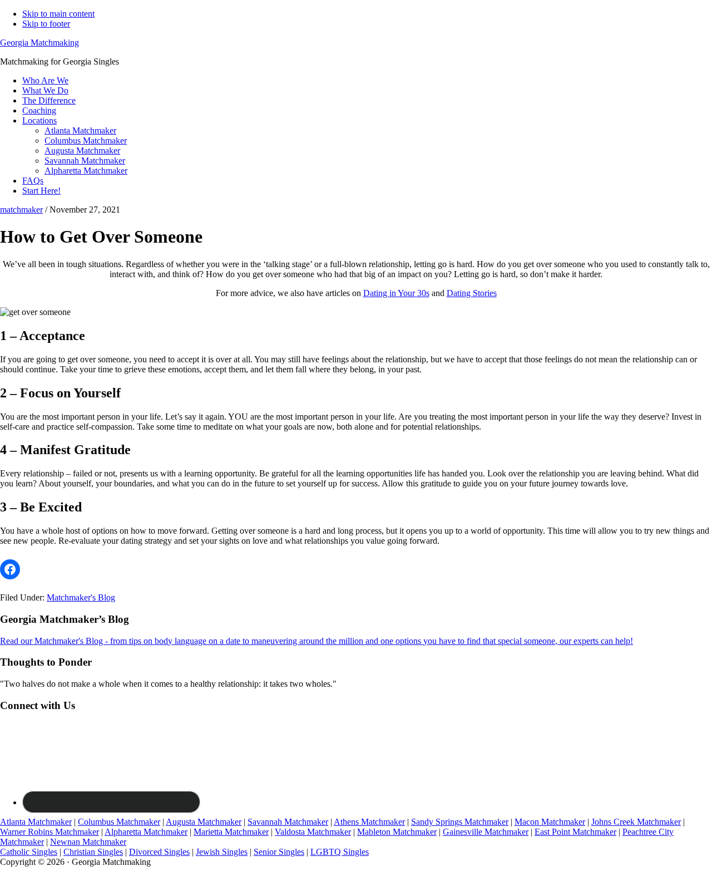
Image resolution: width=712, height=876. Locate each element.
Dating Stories (472, 293)
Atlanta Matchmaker (36, 821)
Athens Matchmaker (369, 821)
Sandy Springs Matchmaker (459, 821)
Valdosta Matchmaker (313, 831)
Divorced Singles (159, 852)
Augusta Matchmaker (203, 821)
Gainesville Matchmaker (485, 831)
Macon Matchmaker (550, 821)
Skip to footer (46, 23)
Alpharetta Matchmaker (146, 831)
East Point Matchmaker (575, 831)
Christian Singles (93, 852)
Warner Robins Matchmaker (49, 831)
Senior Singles (279, 852)
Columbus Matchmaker (119, 821)
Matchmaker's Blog (81, 597)
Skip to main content (58, 13)
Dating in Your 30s (396, 293)
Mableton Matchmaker (397, 831)
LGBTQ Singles (339, 852)
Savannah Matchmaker (288, 821)
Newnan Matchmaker (88, 842)
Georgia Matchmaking (39, 42)
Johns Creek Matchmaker (636, 821)
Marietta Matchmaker (231, 831)
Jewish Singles (222, 852)
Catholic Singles (28, 852)
